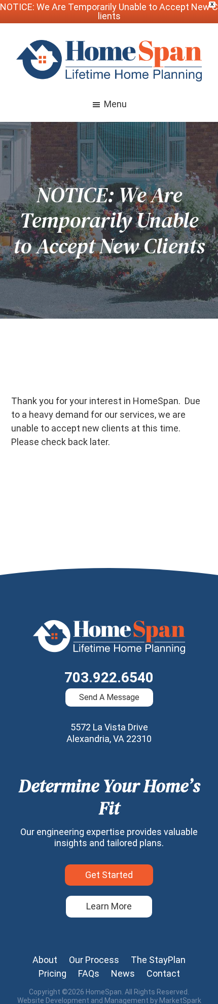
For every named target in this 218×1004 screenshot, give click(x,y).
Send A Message (109, 697)
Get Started (109, 874)
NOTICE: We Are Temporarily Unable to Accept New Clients (109, 11)
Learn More (109, 906)
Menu (115, 104)
